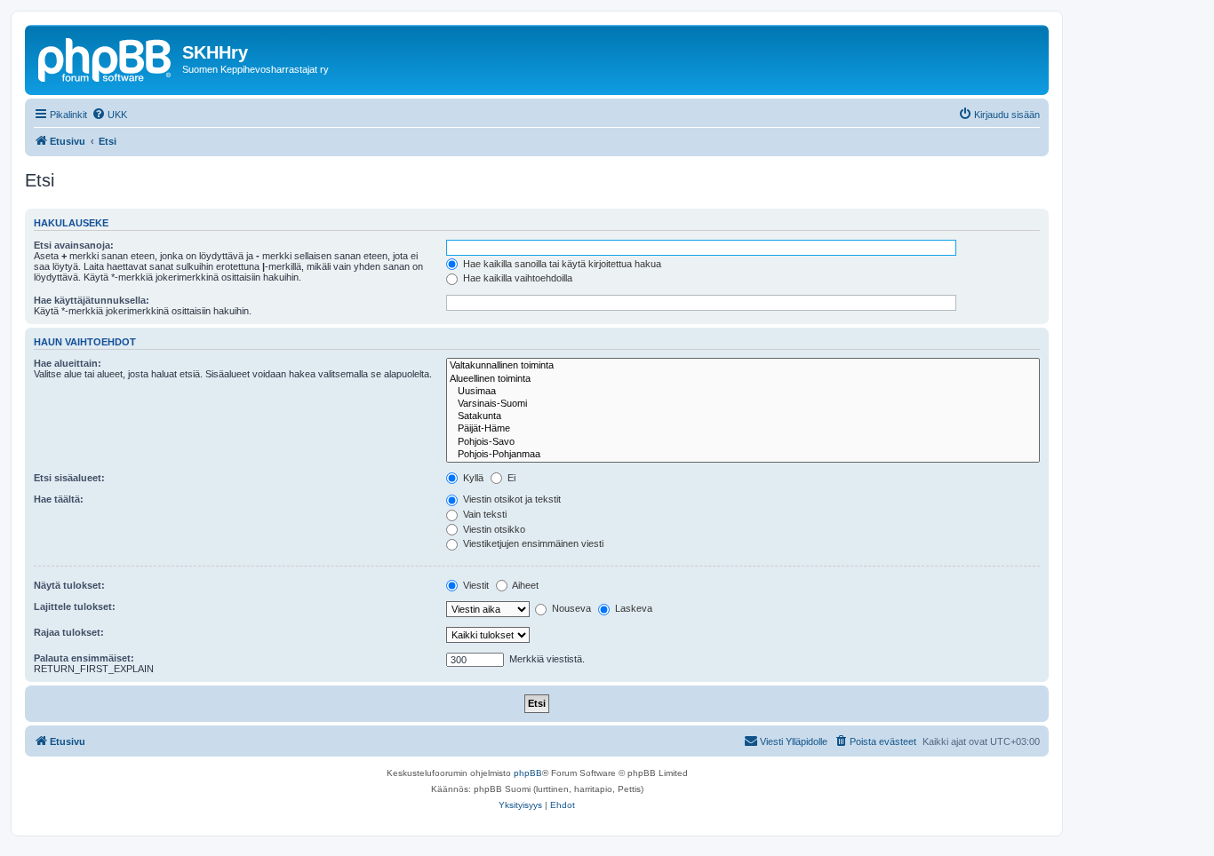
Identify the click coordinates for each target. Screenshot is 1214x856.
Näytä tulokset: (69, 585)
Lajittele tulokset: (75, 606)
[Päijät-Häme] (743, 429)
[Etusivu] (105, 57)
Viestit (474, 585)
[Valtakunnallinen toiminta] (743, 366)
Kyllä (471, 477)
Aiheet (524, 585)
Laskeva (632, 608)
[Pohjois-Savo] (743, 442)
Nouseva (570, 608)
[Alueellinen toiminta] (743, 379)
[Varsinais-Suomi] (743, 404)
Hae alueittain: (67, 363)
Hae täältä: (59, 499)
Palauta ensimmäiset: (84, 658)
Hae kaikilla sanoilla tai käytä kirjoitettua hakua (560, 263)
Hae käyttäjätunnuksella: (91, 300)
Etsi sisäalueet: (69, 477)
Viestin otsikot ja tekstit (510, 499)
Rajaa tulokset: (69, 632)
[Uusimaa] (743, 391)
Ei (510, 477)
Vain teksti (483, 514)
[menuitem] (109, 114)
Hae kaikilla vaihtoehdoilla (516, 278)
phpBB (528, 773)
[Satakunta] (743, 416)
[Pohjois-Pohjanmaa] (743, 454)
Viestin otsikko (492, 529)
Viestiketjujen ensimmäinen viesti (531, 543)
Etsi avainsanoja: (74, 245)
